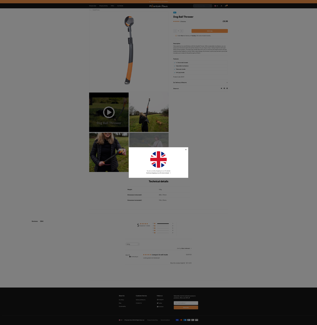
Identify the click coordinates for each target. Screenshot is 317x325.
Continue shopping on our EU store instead (157, 173)
